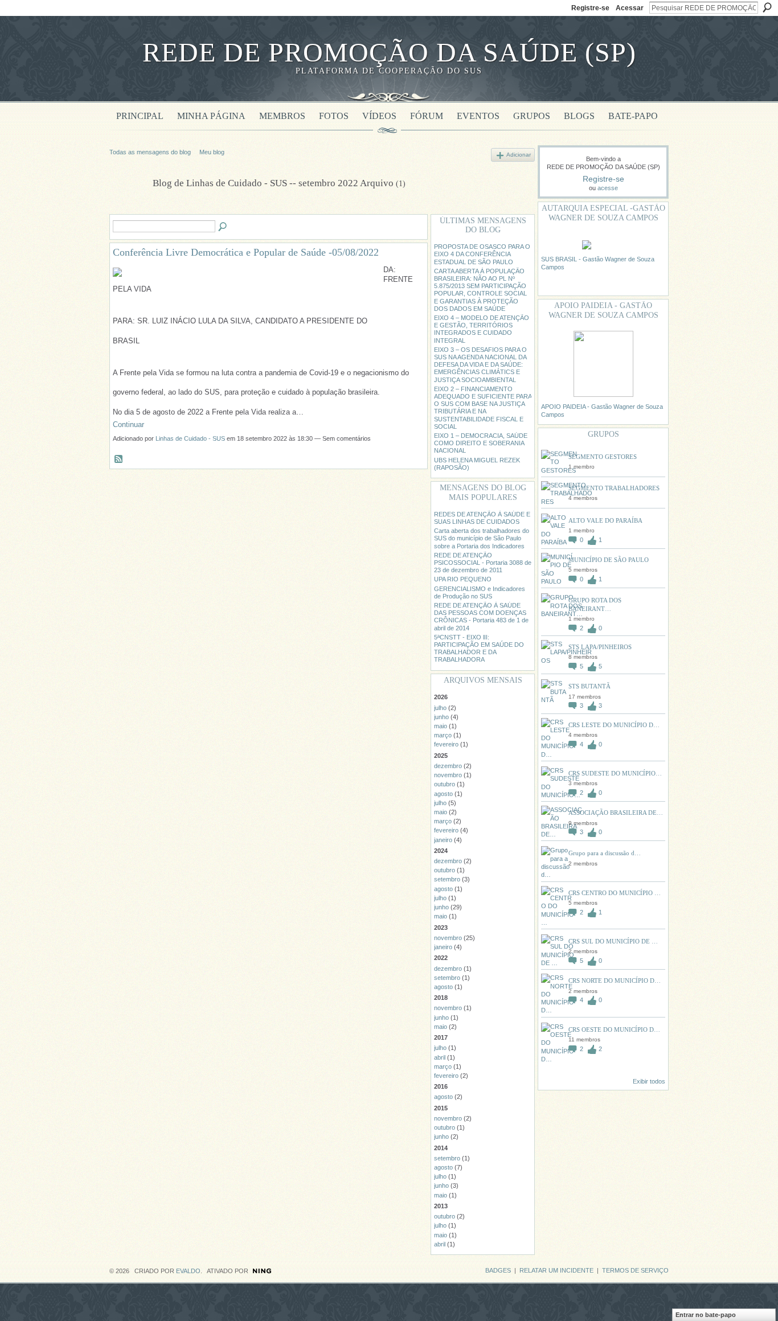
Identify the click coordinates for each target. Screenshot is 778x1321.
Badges (498, 1270)
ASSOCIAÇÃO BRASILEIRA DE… (615, 812)
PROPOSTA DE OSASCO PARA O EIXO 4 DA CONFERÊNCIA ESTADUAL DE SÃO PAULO (482, 254)
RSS (119, 459)
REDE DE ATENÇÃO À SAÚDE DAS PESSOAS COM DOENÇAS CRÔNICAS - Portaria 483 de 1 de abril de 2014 (481, 616)
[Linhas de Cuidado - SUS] (127, 209)
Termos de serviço (635, 1270)
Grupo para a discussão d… (604, 853)
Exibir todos (649, 1081)
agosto (443, 793)
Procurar (767, 7)
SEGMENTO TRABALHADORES (614, 488)
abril (439, 1057)
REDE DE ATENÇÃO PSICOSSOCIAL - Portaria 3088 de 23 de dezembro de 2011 (482, 562)
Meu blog (211, 152)
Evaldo (188, 1270)
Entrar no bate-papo (705, 1314)
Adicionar (518, 154)
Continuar (128, 424)
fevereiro (446, 744)
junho (441, 716)
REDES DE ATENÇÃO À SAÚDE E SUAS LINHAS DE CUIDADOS (482, 518)
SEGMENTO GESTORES (602, 456)
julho (440, 707)
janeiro (443, 839)
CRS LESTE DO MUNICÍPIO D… (614, 724)
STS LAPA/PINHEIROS (600, 646)
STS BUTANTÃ (589, 686)
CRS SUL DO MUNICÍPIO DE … (613, 941)
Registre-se (590, 8)
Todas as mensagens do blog (150, 152)
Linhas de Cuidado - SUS (190, 438)
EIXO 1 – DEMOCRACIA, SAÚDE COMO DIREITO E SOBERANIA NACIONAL (480, 443)
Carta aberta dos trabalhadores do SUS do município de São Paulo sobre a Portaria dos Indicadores (481, 538)
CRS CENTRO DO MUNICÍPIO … (614, 892)
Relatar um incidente (556, 1270)
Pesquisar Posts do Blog (223, 227)
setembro (447, 879)
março (443, 735)
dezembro (448, 765)
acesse (607, 187)
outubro (444, 784)
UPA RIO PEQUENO (463, 579)
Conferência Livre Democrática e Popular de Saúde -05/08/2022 (246, 252)
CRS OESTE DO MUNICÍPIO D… (614, 1029)
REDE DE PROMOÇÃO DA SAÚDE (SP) (389, 52)
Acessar (630, 8)
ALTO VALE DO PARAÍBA (605, 520)
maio (440, 726)
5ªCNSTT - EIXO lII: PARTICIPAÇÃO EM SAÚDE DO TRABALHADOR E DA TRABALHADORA (479, 648)
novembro (448, 775)
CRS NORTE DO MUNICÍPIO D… (614, 980)
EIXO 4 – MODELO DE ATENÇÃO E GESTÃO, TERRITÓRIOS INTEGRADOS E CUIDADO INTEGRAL (481, 329)
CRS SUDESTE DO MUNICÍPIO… (615, 773)
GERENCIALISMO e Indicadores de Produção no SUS (479, 592)
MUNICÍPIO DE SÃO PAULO (608, 559)
